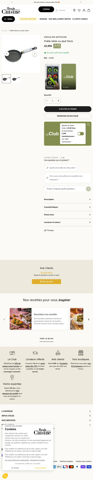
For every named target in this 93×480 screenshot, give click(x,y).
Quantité (47, 95)
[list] (21, 54)
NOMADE (43, 19)
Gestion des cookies (83, 461)
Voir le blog (46, 339)
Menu (47, 9)
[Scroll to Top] (89, 467)
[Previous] (6, 53)
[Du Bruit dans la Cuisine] (11, 10)
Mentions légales (66, 461)
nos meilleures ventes (60, 19)
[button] (88, 10)
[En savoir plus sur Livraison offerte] (35, 352)
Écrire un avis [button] (46, 281)
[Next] (34, 53)
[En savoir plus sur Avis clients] (57, 352)
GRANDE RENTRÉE (28, 19)
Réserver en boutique (67, 116)
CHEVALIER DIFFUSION (55, 37)
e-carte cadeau (80, 19)
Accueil (4, 31)
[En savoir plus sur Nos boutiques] (80, 352)
